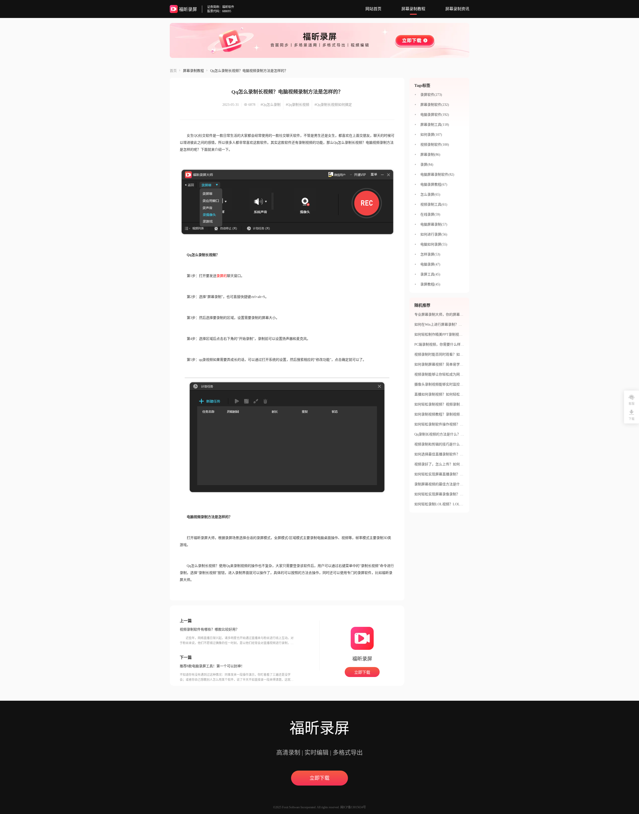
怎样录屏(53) (430, 254)
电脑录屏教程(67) (433, 184)
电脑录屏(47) (430, 264)
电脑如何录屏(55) (433, 244)
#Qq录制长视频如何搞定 (333, 105)
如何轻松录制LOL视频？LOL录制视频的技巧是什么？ (456, 504)
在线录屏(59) (430, 214)
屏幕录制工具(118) (434, 125)
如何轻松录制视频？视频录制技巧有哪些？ (447, 404)
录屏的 (221, 276)
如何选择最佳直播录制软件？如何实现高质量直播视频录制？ (461, 454)
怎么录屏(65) (430, 194)
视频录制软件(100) (434, 144)
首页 (173, 71)
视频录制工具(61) (433, 204)
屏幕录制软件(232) (434, 105)
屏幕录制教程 (413, 9)
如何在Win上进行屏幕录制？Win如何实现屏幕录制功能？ (458, 324)
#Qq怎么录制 (271, 105)
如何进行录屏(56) (433, 234)
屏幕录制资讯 (457, 9)
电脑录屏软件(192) (434, 115)
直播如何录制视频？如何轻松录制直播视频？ (449, 394)
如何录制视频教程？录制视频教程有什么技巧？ (451, 414)
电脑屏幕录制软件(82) (437, 174)
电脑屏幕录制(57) (433, 224)
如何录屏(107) (431, 134)
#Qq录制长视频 (297, 105)
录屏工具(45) (430, 274)
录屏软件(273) (431, 95)
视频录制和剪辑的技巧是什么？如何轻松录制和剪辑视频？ (459, 444)
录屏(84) (426, 164)
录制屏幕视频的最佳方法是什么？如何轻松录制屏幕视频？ (459, 484)
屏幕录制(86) (430, 154)
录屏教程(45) (430, 284)
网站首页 (373, 9)
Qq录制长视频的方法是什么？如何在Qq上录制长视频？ (457, 434)
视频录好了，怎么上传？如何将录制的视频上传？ (452, 464)
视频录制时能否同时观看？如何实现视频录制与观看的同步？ (461, 354)
